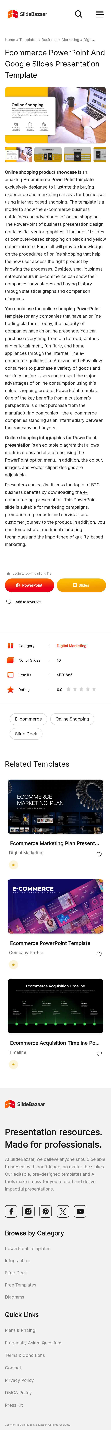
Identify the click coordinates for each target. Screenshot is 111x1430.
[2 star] (74, 690)
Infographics (17, 1260)
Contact (13, 1367)
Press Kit (14, 1405)
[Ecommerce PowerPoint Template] (55, 907)
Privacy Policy (19, 1380)
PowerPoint (32, 585)
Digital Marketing (71, 645)
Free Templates (20, 1285)
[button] (30, 116)
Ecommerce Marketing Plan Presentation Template (55, 843)
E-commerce (28, 719)
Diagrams (14, 1297)
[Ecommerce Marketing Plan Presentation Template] (55, 807)
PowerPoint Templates (27, 1248)
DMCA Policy (18, 1392)
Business (50, 39)
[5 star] (94, 690)
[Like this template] (99, 854)
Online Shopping (72, 719)
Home (10, 39)
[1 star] (68, 690)
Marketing (70, 39)
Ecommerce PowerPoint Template (50, 943)
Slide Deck (26, 733)
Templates (28, 39)
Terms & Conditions (25, 1355)
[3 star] (81, 690)
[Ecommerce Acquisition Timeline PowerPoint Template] (55, 1006)
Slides (84, 585)
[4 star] (87, 690)
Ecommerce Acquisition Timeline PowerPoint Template (55, 1043)
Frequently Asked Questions (33, 1342)
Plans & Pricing (20, 1330)
